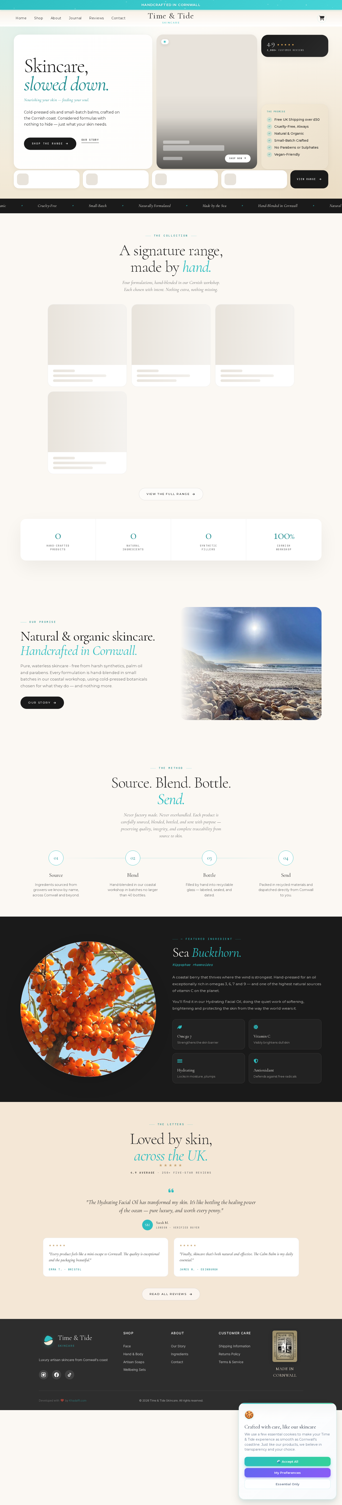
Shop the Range (47, 143)
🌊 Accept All (287, 1461)
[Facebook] (56, 1374)
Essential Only (287, 1484)
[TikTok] (69, 1374)
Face (127, 1346)
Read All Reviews (168, 1294)
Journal (75, 18)
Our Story (90, 139)
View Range (306, 179)
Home (21, 18)
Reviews (96, 18)
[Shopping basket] (321, 18)
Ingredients (179, 1354)
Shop (38, 18)
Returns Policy (229, 1354)
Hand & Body (133, 1354)
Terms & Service (231, 1362)
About (56, 18)
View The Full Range (168, 494)
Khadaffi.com (77, 1400)
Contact (118, 18)
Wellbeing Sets (134, 1370)
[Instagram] (43, 1374)
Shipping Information (234, 1346)
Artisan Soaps (133, 1362)
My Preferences (287, 1473)
